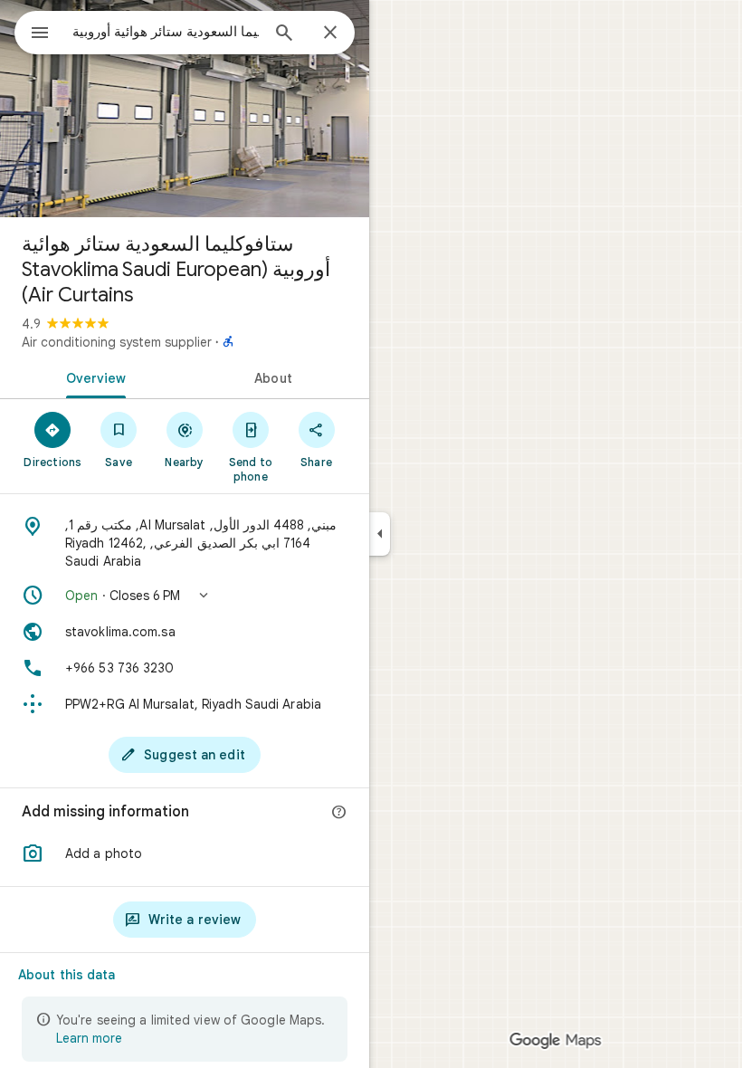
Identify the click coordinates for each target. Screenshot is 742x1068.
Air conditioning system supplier (117, 342)
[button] (184, 595)
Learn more (89, 1038)
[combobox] (165, 32)
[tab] (92, 376)
